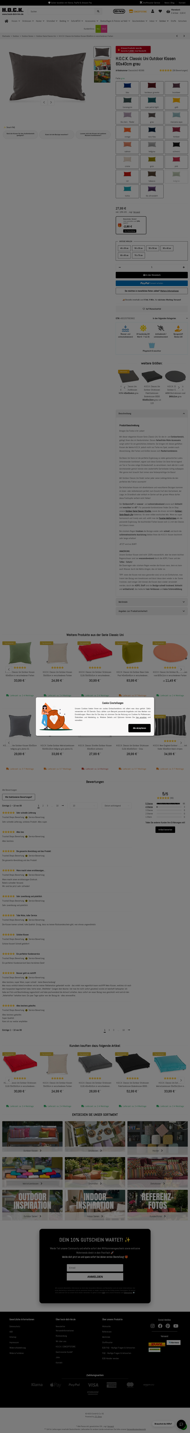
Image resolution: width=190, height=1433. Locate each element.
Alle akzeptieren (139, 728)
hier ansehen (141, 717)
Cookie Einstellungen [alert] (112, 703)
